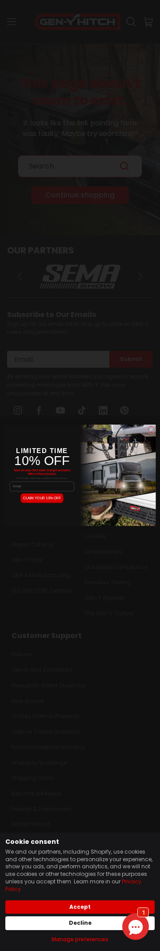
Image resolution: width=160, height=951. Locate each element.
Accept (80, 907)
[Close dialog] (151, 429)
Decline (80, 923)
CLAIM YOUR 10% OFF (42, 498)
